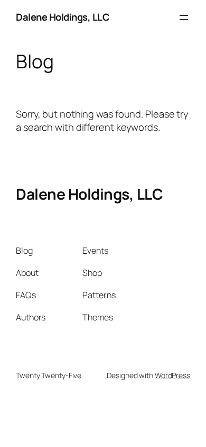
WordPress (172, 375)
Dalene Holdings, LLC (62, 17)
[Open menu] (183, 17)
